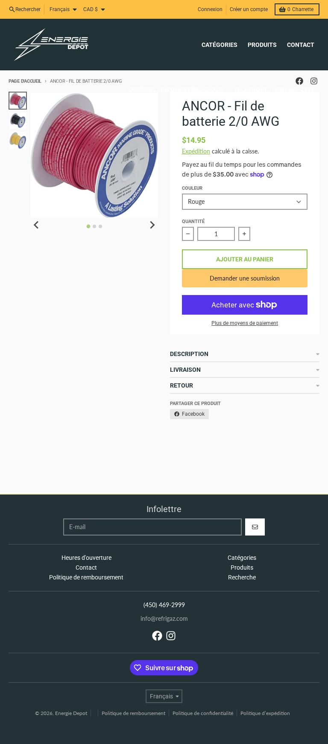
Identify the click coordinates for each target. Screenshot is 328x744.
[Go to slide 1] (88, 226)
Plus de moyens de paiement (244, 323)
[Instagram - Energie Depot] (171, 636)
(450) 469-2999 (164, 604)
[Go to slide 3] (100, 226)
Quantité (193, 221)
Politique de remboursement (133, 713)
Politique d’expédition (265, 713)
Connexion (210, 9)
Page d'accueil (25, 81)
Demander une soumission (245, 278)
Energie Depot (71, 713)
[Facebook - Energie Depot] (157, 636)
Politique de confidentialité (203, 713)
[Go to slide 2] (94, 226)
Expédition (196, 151)
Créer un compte (249, 9)
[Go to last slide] (36, 225)
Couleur (192, 188)
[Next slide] (152, 225)
